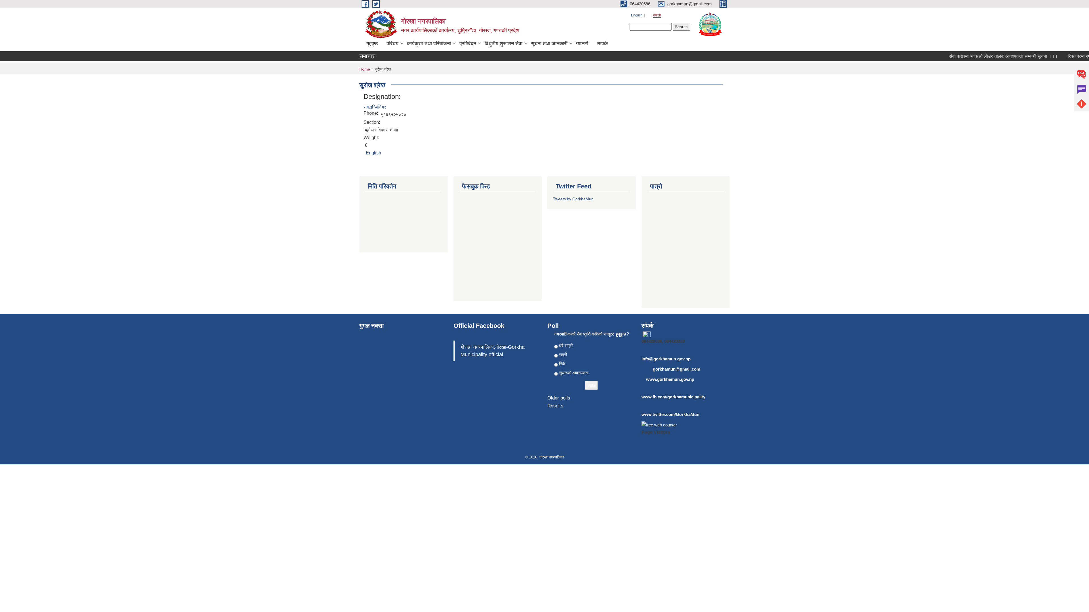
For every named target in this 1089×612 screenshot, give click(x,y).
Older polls (558, 398)
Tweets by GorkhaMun (573, 199)
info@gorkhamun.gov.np (666, 358)
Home (364, 69)
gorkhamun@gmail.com (676, 369)
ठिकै (562, 363)
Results (555, 406)
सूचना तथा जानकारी (549, 43)
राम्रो (563, 354)
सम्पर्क (602, 43)
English (637, 15)
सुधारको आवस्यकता (573, 372)
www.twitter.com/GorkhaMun (670, 414)
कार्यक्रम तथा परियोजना (429, 43)
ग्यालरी (582, 43)
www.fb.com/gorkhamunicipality (673, 396)
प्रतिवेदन (467, 43)
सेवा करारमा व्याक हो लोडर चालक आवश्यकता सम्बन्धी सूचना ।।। (994, 56)
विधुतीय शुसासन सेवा (503, 43)
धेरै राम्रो (566, 345)
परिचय (392, 43)
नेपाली (657, 15)
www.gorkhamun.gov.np (670, 379)
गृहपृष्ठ (372, 43)
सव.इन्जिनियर (375, 107)
